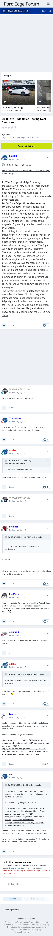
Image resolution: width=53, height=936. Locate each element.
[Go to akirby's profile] (5, 452)
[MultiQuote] (4, 325)
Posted (17, 159)
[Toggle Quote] (6, 461)
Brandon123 (45, 110)
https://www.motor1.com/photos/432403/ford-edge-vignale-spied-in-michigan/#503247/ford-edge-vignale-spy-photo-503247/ (26, 743)
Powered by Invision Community (26, 932)
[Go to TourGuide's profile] (5, 420)
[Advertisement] (26, 42)
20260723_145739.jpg (13, 108)
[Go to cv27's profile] (5, 776)
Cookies (32, 919)
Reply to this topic (26, 146)
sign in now (16, 868)
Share (13, 899)
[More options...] (48, 157)
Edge (26, 182)
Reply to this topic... (16, 884)
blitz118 (7, 135)
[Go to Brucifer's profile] (5, 528)
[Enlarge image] (16, 165)
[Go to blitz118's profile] (5, 157)
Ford (13, 182)
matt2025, (9, 110)
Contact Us (21, 919)
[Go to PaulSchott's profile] (5, 596)
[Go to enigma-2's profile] (5, 633)
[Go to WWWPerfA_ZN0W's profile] (5, 391)
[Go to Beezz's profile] (5, 716)
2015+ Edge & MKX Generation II (28, 137)
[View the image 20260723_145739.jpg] (18, 92)
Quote (11, 325)
